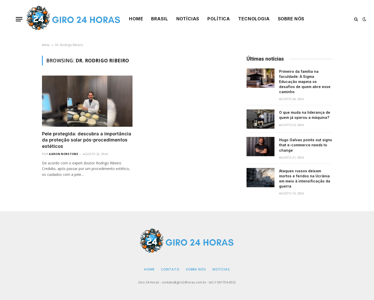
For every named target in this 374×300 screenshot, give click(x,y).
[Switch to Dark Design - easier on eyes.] (363, 19)
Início (46, 45)
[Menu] (19, 19)
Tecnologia (254, 18)
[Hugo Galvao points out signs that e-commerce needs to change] (261, 146)
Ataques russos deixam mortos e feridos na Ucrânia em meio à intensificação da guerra (304, 178)
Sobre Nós (291, 18)
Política (218, 18)
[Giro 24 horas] (73, 19)
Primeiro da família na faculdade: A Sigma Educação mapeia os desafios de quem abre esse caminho (304, 81)
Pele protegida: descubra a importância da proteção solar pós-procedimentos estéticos (86, 140)
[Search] (356, 19)
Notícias (187, 18)
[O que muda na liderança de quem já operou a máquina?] (261, 119)
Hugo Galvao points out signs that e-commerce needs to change (305, 145)
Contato (170, 269)
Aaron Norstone (63, 154)
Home (136, 18)
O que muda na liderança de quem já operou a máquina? (304, 115)
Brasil (159, 18)
